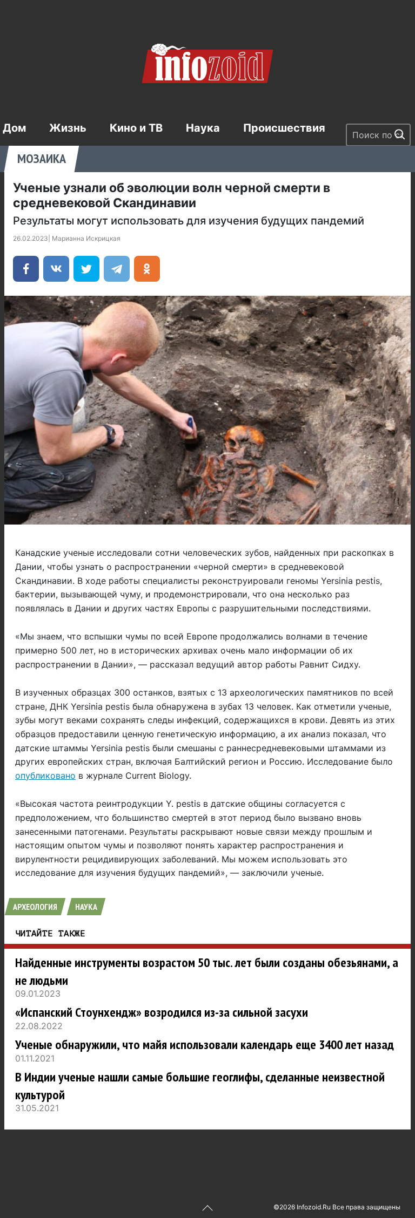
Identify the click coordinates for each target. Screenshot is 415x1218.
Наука (203, 127)
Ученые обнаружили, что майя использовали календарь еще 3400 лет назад (204, 1044)
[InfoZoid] (207, 62)
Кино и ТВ (136, 127)
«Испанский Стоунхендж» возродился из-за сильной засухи (161, 1012)
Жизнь (67, 127)
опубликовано (45, 775)
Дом (14, 127)
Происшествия (284, 127)
